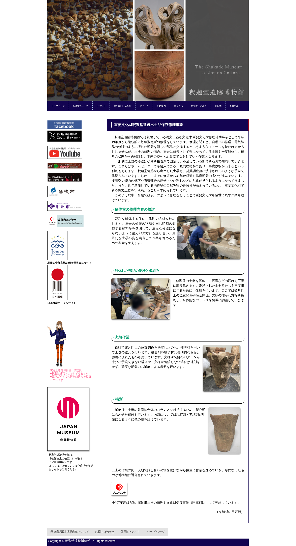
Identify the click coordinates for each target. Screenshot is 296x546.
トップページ (58, 106)
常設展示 (178, 106)
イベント (101, 106)
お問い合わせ (104, 532)
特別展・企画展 (199, 106)
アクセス (144, 106)
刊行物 (218, 106)
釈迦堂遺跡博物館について (69, 532)
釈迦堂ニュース (80, 106)
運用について (130, 532)
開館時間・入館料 (122, 106)
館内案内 (161, 106)
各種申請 (234, 106)
